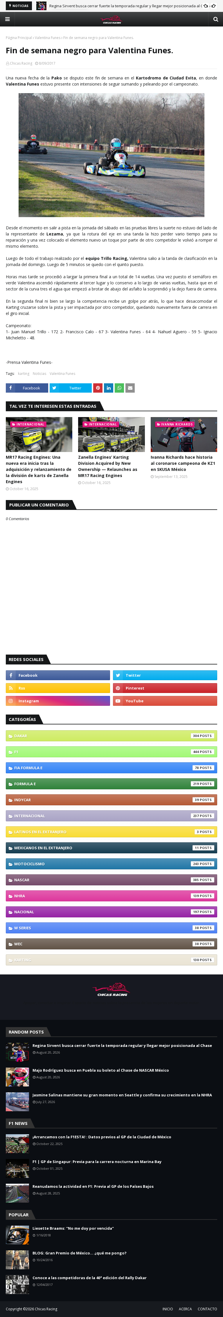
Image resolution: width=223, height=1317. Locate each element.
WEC (106, 943)
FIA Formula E (106, 767)
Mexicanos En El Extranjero (106, 847)
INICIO (168, 1309)
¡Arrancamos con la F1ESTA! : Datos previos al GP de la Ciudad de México (102, 1136)
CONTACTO (207, 1309)
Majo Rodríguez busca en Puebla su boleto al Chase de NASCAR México (101, 1070)
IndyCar (106, 799)
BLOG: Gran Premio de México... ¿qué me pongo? (80, 1253)
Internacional (106, 815)
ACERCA (185, 1309)
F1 (106, 751)
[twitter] (165, 675)
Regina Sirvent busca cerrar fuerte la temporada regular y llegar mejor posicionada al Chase (130, 5)
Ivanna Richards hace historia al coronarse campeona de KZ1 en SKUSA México (183, 463)
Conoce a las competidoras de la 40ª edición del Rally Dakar (90, 1277)
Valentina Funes (47, 37)
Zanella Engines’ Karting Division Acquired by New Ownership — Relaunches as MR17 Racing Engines (107, 466)
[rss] (58, 688)
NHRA (106, 895)
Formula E (106, 783)
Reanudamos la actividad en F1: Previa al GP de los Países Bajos (93, 1186)
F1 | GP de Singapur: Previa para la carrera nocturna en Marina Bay (97, 1161)
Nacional (106, 911)
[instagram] (58, 701)
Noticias (39, 373)
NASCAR (106, 879)
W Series (106, 927)
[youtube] (165, 701)
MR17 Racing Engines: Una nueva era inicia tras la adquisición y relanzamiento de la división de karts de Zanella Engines (38, 469)
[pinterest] (165, 688)
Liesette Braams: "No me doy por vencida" (73, 1228)
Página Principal (19, 37)
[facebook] (58, 675)
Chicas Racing (21, 63)
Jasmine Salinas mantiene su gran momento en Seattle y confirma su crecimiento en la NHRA (122, 1095)
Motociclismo (106, 863)
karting (23, 373)
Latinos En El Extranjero (106, 831)
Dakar (106, 735)
